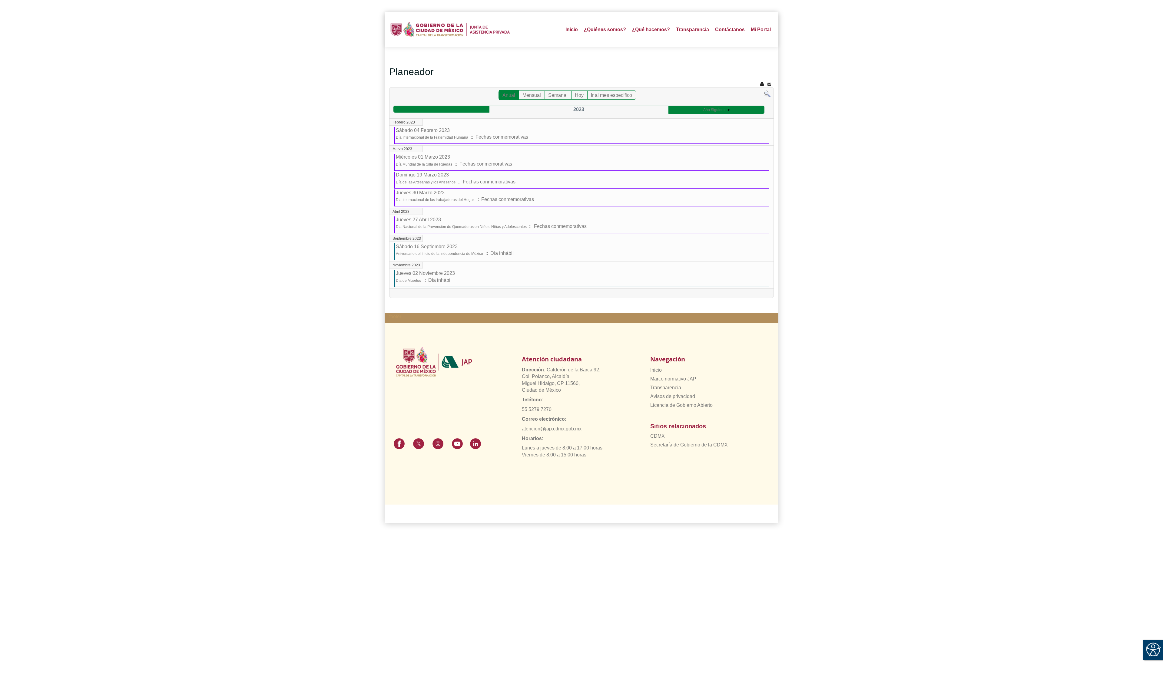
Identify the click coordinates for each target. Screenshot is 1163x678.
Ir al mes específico (611, 95)
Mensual (531, 95)
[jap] (450, 29)
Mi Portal (761, 29)
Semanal (558, 95)
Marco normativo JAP (673, 378)
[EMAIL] (769, 84)
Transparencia (665, 387)
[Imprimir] (762, 84)
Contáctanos (730, 29)
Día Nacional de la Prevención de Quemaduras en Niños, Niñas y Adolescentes (461, 227)
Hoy (579, 95)
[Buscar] (767, 93)
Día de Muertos (408, 280)
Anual (508, 95)
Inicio (571, 29)
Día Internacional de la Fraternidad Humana (432, 137)
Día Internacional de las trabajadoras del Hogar (435, 200)
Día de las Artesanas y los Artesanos (426, 182)
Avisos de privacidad (672, 396)
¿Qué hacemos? (651, 29)
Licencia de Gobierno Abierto (681, 405)
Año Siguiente (715, 110)
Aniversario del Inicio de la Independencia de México (439, 254)
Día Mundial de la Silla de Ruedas (424, 164)
